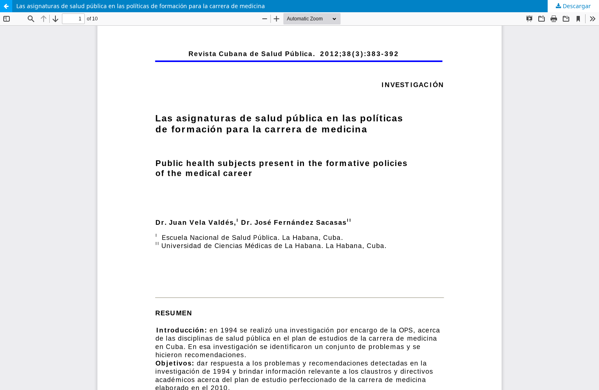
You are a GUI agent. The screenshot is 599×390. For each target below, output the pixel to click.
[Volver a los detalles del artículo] (6, 6)
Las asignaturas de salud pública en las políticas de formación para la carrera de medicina (140, 6)
